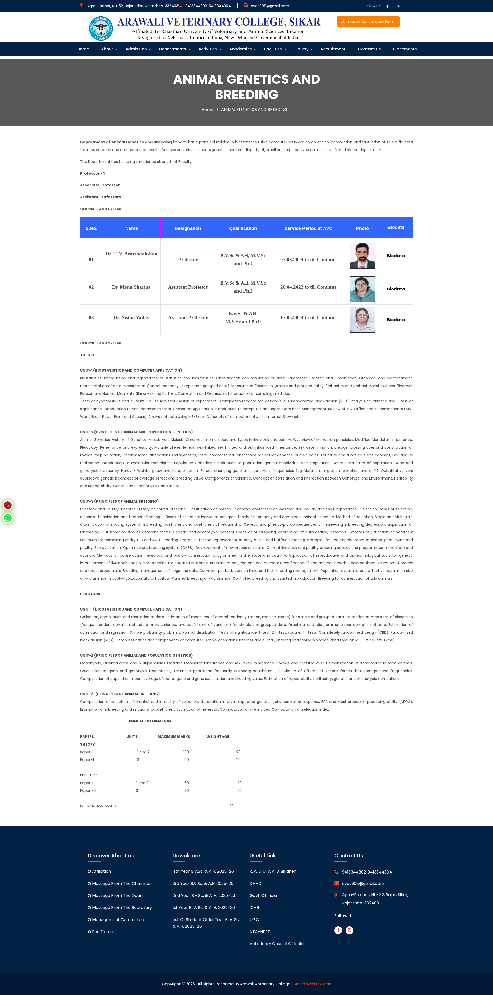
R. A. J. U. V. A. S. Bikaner (273, 871)
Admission (136, 49)
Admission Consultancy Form (368, 21)
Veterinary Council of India (277, 944)
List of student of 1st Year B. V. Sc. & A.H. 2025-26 (206, 923)
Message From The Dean (117, 895)
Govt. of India (263, 895)
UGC (254, 920)
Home (82, 49)
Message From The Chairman (122, 883)
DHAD (255, 883)
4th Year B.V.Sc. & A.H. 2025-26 (203, 871)
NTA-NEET (260, 932)
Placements (404, 49)
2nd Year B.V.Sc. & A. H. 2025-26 (204, 895)
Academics (240, 49)
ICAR (254, 907)
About (106, 49)
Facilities (272, 49)
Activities (207, 49)
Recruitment (333, 49)
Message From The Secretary (122, 907)
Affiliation (101, 871)
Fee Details (103, 932)
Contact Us (369, 49)
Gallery (301, 49)
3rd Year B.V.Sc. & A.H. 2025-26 (203, 883)
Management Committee (118, 920)
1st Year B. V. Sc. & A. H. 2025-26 (204, 907)
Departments (172, 49)
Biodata (396, 256)
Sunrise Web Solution (311, 984)
